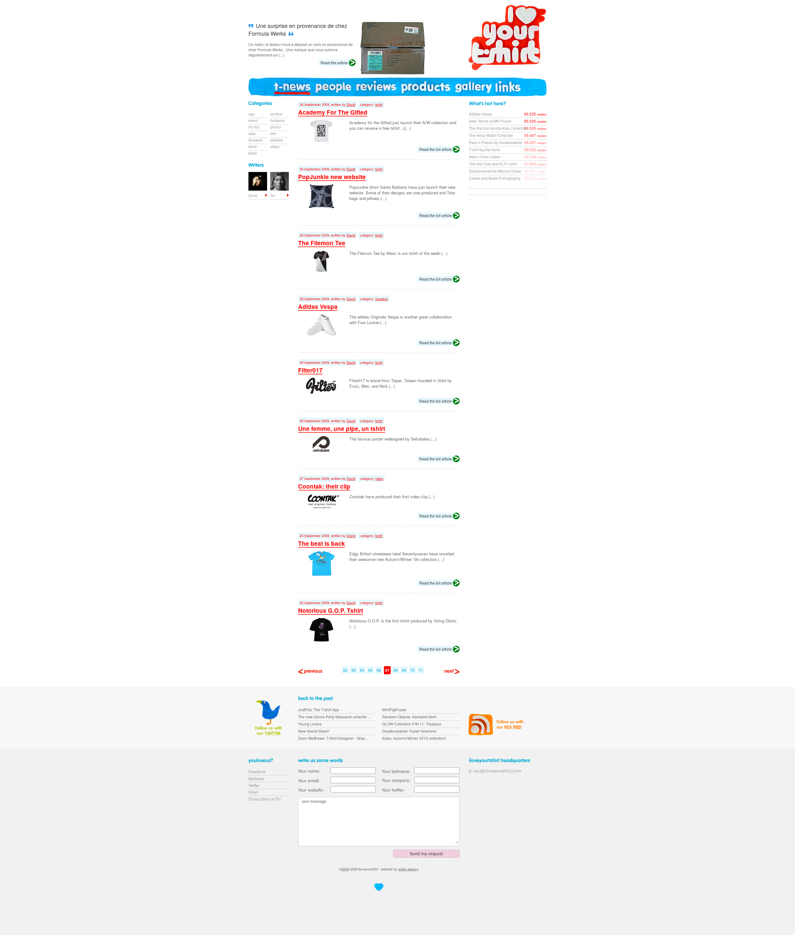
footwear (277, 120)
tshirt (379, 104)
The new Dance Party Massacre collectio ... (334, 716)
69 (404, 670)
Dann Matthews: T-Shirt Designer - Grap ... (333, 738)
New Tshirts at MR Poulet (490, 121)
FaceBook (257, 771)
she (273, 133)
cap (251, 113)
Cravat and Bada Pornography (494, 178)
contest (276, 113)
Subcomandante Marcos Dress (495, 171)
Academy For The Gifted (332, 112)
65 (370, 670)
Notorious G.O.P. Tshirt (330, 610)
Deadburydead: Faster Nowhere (409, 731)
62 (345, 670)
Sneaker (381, 298)
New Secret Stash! (313, 731)
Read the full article (435, 149)
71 (421, 670)
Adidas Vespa (318, 306)
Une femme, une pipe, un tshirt (341, 428)
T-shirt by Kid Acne (484, 149)
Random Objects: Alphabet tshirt (409, 716)
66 (379, 670)
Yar (272, 195)
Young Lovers (309, 723)
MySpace (256, 778)
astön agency (408, 868)
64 (362, 670)
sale (252, 133)
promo (275, 126)
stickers (276, 139)
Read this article (334, 62)
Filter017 (310, 370)
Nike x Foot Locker (484, 156)
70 (412, 670)
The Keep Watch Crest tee (491, 135)
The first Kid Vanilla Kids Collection (498, 128)
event (253, 120)
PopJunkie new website (332, 177)
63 (354, 670)
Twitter (253, 785)
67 (387, 670)
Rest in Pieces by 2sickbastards (495, 142)
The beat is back (321, 543)
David (351, 104)
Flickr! (253, 792)
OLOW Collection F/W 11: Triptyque (411, 723)
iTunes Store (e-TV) (264, 799)
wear (252, 153)
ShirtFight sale (394, 709)
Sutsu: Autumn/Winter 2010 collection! (414, 738)
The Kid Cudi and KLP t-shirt (493, 163)
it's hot (253, 126)
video (379, 478)
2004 (345, 868)
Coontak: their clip (324, 486)
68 (395, 670)
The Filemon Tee (321, 243)
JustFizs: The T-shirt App (318, 709)
